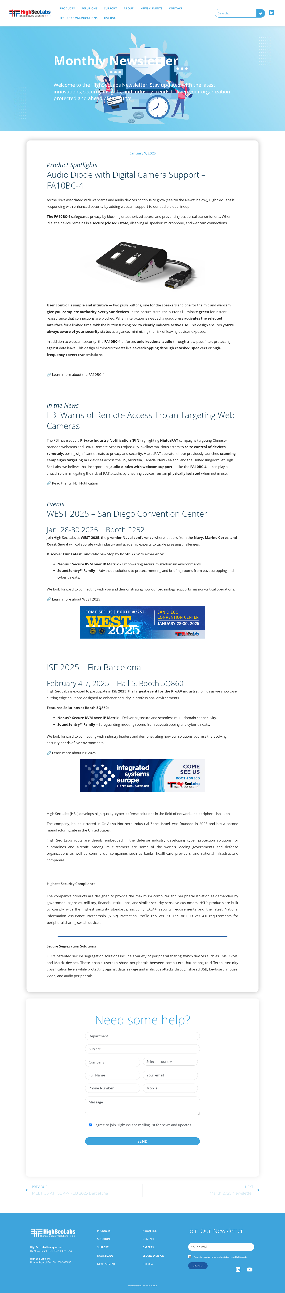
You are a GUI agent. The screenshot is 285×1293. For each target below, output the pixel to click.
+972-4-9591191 (62, 1250)
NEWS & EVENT (106, 1264)
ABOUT (129, 8)
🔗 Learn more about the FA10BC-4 (76, 374)
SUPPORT (110, 8)
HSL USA (110, 18)
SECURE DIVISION (153, 1255)
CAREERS (148, 1247)
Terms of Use (134, 1285)
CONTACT (175, 8)
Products (67, 8)
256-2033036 (64, 1262)
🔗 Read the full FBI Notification (72, 483)
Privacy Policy (150, 1285)
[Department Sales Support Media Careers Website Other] (142, 1036)
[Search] (260, 13)
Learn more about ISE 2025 (74, 752)
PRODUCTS (104, 1231)
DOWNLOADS (105, 1255)
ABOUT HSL (149, 1231)
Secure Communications (78, 18)
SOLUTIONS (89, 8)
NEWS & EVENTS (151, 8)
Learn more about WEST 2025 (76, 599)
